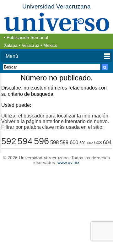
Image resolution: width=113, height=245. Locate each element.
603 (98, 142)
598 (54, 142)
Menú (12, 56)
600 (74, 142)
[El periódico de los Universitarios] (56, 21)
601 (82, 143)
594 (25, 141)
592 (8, 141)
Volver (8, 121)
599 (64, 142)
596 (41, 141)
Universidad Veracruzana (56, 6)
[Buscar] (105, 67)
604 (107, 142)
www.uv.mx (68, 162)
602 (90, 143)
